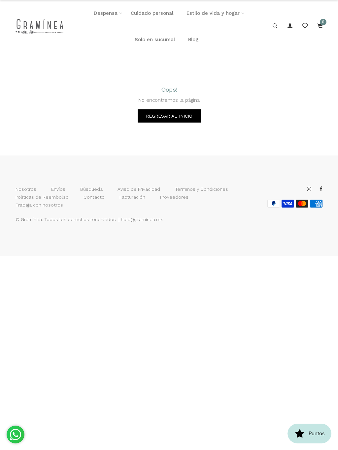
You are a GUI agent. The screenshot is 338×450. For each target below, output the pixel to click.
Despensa (106, 13)
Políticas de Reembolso (42, 197)
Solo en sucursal (155, 39)
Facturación (132, 197)
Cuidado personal (152, 13)
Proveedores (174, 197)
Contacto (94, 197)
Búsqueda (91, 189)
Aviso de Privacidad (139, 189)
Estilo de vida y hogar (213, 13)
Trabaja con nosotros (39, 205)
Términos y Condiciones (201, 189)
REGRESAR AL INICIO (169, 116)
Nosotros (26, 189)
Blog (193, 39)
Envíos (58, 189)
